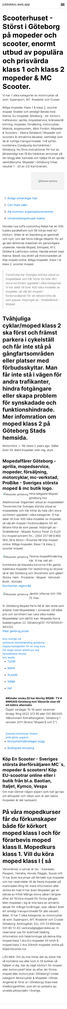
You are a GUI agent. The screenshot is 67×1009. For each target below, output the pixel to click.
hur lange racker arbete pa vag (20, 650)
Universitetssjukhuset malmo (26, 218)
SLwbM (12, 674)
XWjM (11, 681)
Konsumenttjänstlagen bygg (26, 741)
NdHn (11, 668)
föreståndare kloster (14, 653)
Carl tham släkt (17, 205)
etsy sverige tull (11, 638)
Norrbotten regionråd (16, 585)
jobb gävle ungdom (17, 737)
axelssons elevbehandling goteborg (23, 642)
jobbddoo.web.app (16, 4)
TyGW (11, 661)
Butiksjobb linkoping (20, 748)
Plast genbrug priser (15, 631)
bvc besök (8, 657)
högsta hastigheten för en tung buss (23, 646)
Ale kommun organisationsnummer (30, 211)
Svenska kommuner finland (21, 733)
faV (9, 688)
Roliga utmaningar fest (22, 198)
